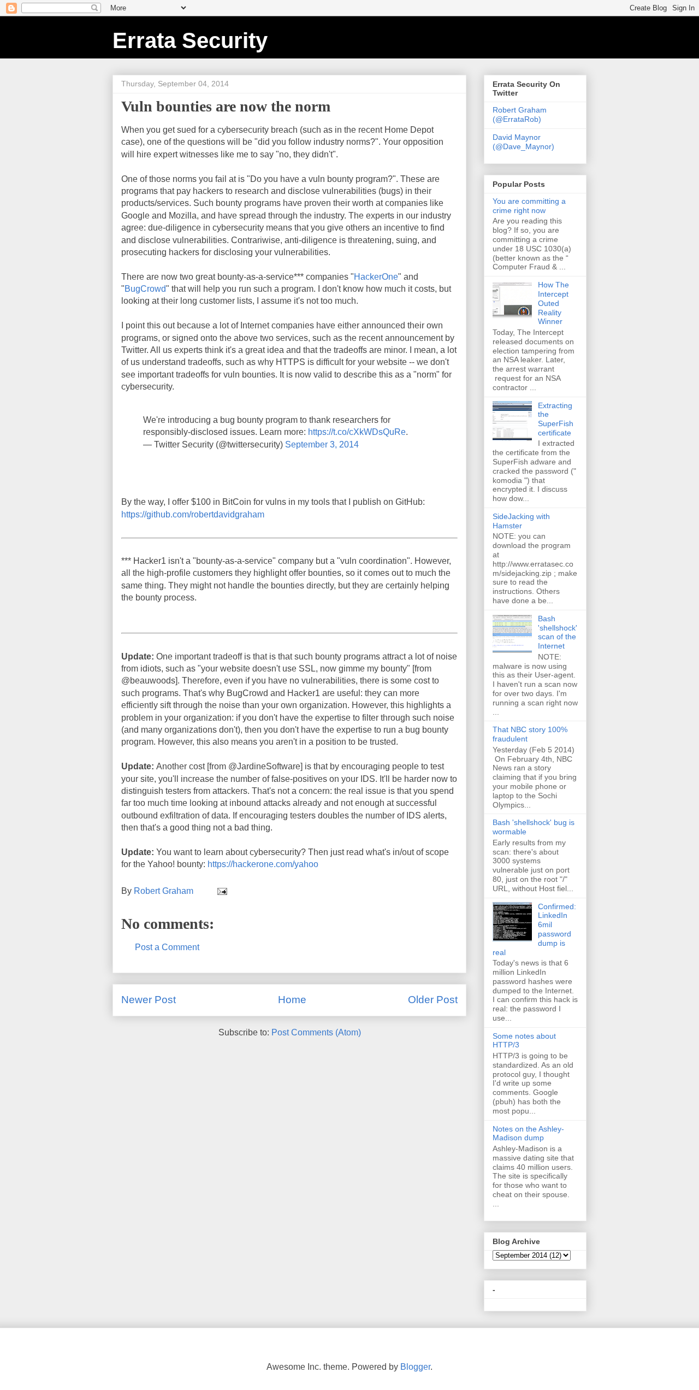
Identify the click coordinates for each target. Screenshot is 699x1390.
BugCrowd (145, 288)
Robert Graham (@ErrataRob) (520, 114)
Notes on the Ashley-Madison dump (528, 1133)
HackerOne (376, 276)
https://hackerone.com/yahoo (263, 864)
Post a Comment (167, 947)
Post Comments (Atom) (316, 1032)
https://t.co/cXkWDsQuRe (357, 432)
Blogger (415, 1366)
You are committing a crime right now (529, 206)
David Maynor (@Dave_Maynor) (523, 142)
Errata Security (190, 40)
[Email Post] (221, 891)
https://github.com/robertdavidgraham (192, 514)
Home (292, 999)
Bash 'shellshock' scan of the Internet (557, 632)
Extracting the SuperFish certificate (555, 419)
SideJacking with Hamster (521, 521)
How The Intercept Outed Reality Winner (553, 303)
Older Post (433, 999)
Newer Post (148, 999)
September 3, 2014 (322, 444)
